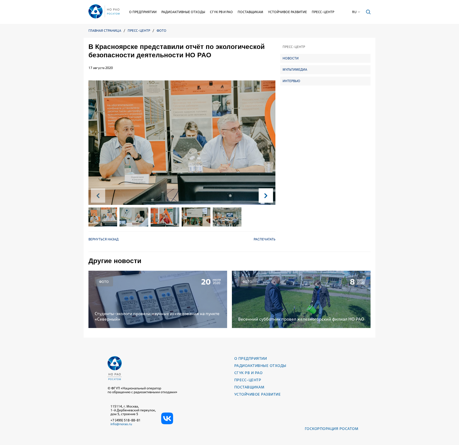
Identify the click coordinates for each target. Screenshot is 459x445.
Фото (161, 31)
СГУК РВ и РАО (221, 12)
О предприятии (143, 12)
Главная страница (104, 31)
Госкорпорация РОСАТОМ (331, 428)
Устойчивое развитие (287, 12)
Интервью (291, 81)
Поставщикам (250, 12)
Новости (291, 58)
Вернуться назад (103, 239)
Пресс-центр (323, 12)
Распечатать (264, 239)
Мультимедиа (295, 69)
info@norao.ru (121, 424)
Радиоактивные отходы (183, 12)
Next (266, 195)
